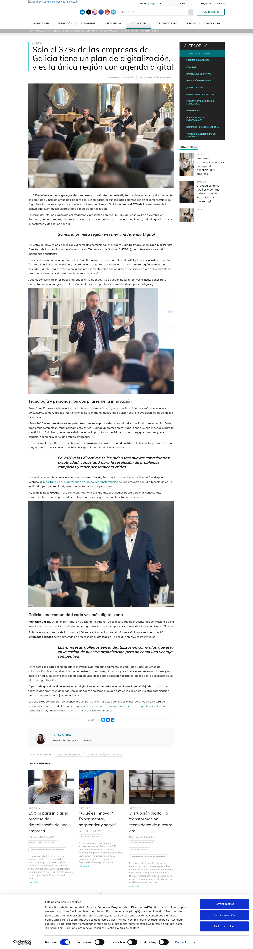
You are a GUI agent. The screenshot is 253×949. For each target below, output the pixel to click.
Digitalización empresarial (120, 77)
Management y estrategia (200, 94)
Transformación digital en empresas (155, 77)
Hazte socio (210, 12)
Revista (192, 23)
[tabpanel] (51, 829)
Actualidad (138, 23)
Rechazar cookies (224, 926)
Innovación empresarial (142, 842)
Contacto (220, 3)
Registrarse (155, 3)
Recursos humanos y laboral (202, 127)
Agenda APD (41, 23)
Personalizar (183, 942)
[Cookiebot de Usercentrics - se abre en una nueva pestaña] (22, 942)
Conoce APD (212, 23)
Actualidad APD (43, 31)
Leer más (33, 882)
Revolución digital (139, 849)
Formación (65, 23)
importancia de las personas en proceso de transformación (80, 482)
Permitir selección (224, 915)
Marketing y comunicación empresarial (200, 102)
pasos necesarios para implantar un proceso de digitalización (116, 706)
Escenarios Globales (90, 836)
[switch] (99, 942)
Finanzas (191, 67)
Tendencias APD (167, 23)
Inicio (31, 31)
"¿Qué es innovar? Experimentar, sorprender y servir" (98, 818)
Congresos (88, 23)
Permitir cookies (224, 903)
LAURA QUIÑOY (61, 735)
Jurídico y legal (194, 87)
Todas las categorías (198, 53)
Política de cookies (127, 928)
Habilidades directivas (198, 74)
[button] (101, 893)
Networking (113, 23)
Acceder (143, 3)
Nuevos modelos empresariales (195, 119)
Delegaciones (206, 3)
